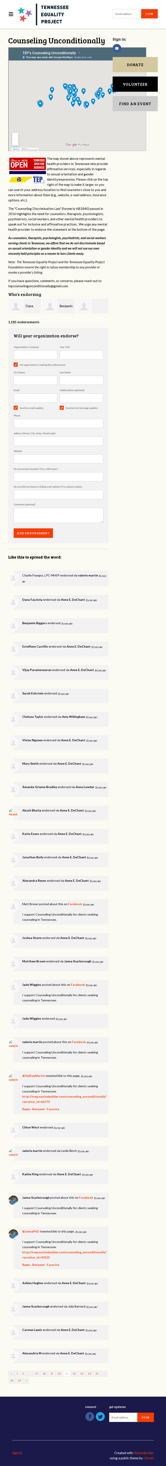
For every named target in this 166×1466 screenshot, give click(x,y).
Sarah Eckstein (32, 693)
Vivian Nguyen (32, 740)
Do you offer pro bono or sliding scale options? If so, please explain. (48, 486)
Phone (17, 415)
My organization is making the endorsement (42, 364)
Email (16, 390)
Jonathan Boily (32, 857)
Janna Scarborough (77, 961)
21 (66, 1373)
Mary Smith (30, 763)
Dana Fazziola (32, 599)
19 (51, 1373)
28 (11, 1380)
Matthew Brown (34, 961)
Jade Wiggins (31, 984)
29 (19, 1380)
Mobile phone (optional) (72, 390)
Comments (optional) (24, 504)
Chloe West (30, 1127)
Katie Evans (30, 834)
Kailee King (30, 1174)
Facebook (75, 904)
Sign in (17, 1453)
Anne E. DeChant (73, 599)
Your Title (65, 347)
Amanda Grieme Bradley (39, 787)
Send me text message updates (82, 408)
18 (44, 1373)
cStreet (148, 1458)
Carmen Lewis (32, 1330)
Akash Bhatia (31, 810)
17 (36, 1373)
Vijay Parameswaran (36, 670)
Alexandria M (32, 1353)
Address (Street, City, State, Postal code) (34, 433)
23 (81, 1373)
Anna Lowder (85, 787)
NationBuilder (144, 1453)
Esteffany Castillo (35, 646)
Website (18, 451)
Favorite (53, 1109)
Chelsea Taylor (32, 716)
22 (74, 1373)
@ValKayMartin (33, 1075)
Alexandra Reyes (34, 880)
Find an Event (135, 103)
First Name (19, 372)
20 (59, 1373)
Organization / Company (26, 347)
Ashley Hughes (32, 1283)
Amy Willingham (73, 716)
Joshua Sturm (32, 938)
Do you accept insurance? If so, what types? (36, 468)
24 (89, 1373)
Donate (135, 64)
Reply (26, 1109)
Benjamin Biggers (34, 623)
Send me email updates (32, 408)
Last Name (65, 372)
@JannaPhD (30, 1231)
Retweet (38, 1109)
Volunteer (135, 84)
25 (97, 1373)
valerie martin (88, 575)
